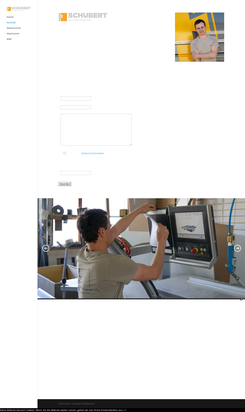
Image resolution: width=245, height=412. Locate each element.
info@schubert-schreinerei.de (141, 37)
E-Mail (65, 102)
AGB (9, 39)
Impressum (13, 33)
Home (10, 17)
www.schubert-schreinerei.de (143, 41)
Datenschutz (14, 28)
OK (124, 410)
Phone (64, 168)
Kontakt (11, 22)
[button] (46, 248)
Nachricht (67, 111)
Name (64, 94)
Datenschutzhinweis (93, 153)
